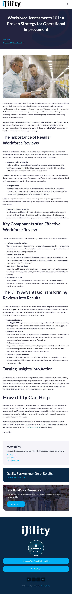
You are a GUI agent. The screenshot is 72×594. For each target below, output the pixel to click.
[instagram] (34, 579)
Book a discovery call (33, 427)
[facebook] (29, 579)
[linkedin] (43, 579)
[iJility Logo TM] (11, 1)
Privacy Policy (45, 586)
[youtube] (38, 579)
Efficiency (13, 43)
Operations (20, 43)
